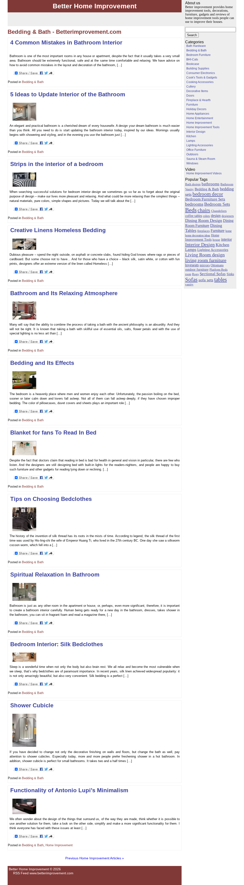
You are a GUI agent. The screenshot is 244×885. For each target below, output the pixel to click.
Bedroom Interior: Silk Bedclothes (56, 644)
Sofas (191, 279)
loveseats (192, 265)
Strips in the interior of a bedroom (56, 164)
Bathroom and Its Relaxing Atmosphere (63, 293)
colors (206, 216)
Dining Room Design (203, 220)
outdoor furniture (196, 269)
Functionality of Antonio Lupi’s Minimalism (69, 790)
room (188, 274)
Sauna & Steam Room (200, 159)
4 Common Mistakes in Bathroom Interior (66, 42)
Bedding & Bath (33, 82)
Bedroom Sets (217, 204)
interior (226, 239)
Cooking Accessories (200, 82)
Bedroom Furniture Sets (205, 199)
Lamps (190, 140)
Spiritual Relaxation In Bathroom (54, 574)
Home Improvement (59, 845)
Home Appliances (197, 113)
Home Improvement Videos (204, 173)
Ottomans (217, 265)
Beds (191, 210)
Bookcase (192, 64)
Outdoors (192, 154)
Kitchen (191, 136)
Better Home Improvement (95, 6)
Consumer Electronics (200, 73)
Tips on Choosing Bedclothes (51, 499)
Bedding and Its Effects (42, 363)
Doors (190, 95)
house (216, 239)
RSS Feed (21, 873)
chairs (204, 210)
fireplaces (203, 231)
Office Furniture (196, 150)
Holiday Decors (196, 109)
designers (228, 216)
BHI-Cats (192, 59)
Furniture (192, 104)
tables (220, 279)
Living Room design (205, 254)
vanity (189, 284)
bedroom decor (208, 194)
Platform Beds (218, 269)
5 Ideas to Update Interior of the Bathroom (67, 94)
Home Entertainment (199, 118)
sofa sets (205, 280)
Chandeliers (219, 211)
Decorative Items (197, 91)
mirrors (205, 265)
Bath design (193, 184)
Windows (192, 163)
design (216, 215)
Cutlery (191, 86)
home (228, 231)
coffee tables (193, 216)
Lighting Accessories (199, 145)
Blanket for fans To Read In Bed (53, 432)
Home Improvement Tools (202, 127)
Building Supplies (197, 68)
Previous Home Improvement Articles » (94, 858)
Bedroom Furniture (198, 55)
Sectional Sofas (213, 274)
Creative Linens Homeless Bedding (58, 230)
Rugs (195, 274)
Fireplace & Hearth (198, 100)
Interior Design (195, 131)
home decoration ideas (197, 235)
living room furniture (205, 260)
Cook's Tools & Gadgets (201, 77)
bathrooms (210, 184)
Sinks (230, 274)
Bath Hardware (196, 46)
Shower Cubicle (31, 705)
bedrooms (194, 204)
